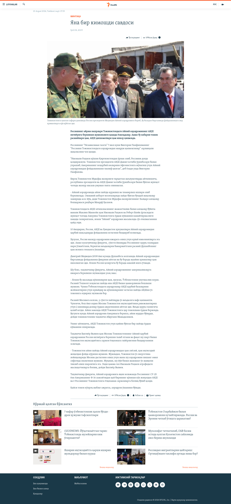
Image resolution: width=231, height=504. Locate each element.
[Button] (133, 37)
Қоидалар (38, 494)
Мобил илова (80, 484)
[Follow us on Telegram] (124, 484)
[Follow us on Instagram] (137, 484)
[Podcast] (162, 484)
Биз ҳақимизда (40, 484)
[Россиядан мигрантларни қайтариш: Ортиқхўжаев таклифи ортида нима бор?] (131, 457)
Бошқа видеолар (107, 467)
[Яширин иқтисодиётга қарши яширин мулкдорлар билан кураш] (47, 457)
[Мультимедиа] (223, 4)
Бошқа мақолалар (190, 467)
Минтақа (75, 16)
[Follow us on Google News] (156, 484)
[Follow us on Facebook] (130, 484)
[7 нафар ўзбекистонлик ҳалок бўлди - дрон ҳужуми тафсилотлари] (47, 418)
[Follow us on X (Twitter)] (149, 484)
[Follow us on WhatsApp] (143, 484)
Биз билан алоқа (41, 489)
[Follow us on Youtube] (118, 484)
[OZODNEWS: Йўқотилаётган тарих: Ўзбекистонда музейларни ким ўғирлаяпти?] (47, 437)
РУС (215, 4)
